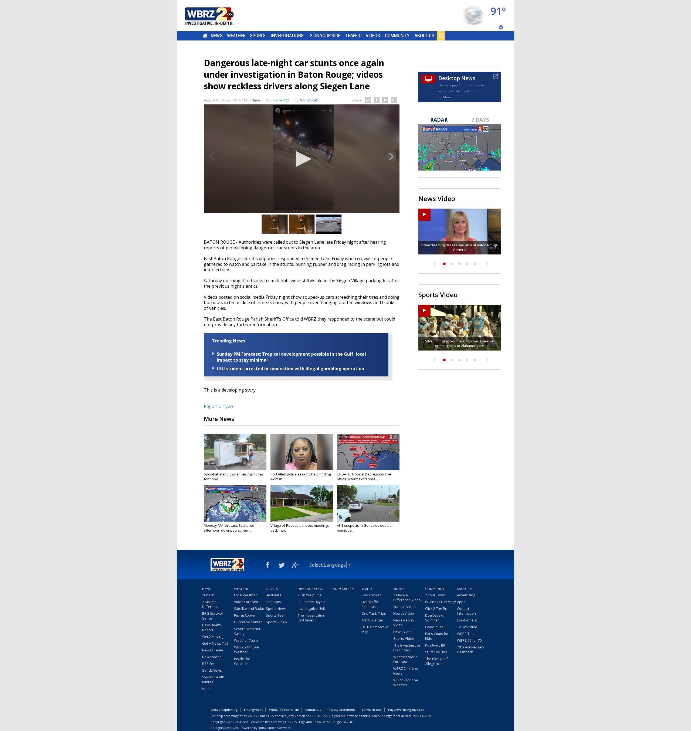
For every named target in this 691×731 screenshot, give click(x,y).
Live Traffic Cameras (369, 604)
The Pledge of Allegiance (436, 661)
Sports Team (276, 615)
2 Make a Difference (210, 604)
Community (397, 35)
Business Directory (440, 601)
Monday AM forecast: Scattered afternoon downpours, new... (229, 528)
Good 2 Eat (434, 626)
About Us (424, 35)
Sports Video (276, 622)
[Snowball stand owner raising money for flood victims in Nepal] (235, 452)
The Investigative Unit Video (311, 618)
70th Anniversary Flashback (470, 649)
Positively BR (435, 645)
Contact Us (313, 710)
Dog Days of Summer (435, 618)
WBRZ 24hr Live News (405, 671)
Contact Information (466, 611)
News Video (212, 656)
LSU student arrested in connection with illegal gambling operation (290, 369)
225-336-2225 (319, 716)
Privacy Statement (341, 710)
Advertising (466, 595)
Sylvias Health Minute (213, 679)
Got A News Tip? (215, 643)
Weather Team (246, 640)
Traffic (353, 35)
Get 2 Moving (212, 636)
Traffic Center (372, 620)
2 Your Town (435, 595)
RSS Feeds (210, 663)
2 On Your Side (325, 35)
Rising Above (244, 615)
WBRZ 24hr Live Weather (246, 649)
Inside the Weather (242, 661)
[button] (302, 159)
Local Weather (245, 595)
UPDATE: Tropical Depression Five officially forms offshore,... (364, 476)
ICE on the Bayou (311, 601)
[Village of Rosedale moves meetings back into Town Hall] (301, 503)
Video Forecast (246, 601)
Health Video (403, 613)
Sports (258, 35)
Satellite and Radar (249, 608)
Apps (461, 601)
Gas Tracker (371, 595)
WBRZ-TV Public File (284, 710)
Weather (236, 35)
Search (440, 35)
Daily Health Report (211, 627)
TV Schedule (467, 626)
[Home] (216, 15)
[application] (301, 159)
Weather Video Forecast (405, 659)
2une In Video (404, 606)
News (216, 35)
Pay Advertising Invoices (406, 710)
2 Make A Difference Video (407, 597)
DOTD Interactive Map (374, 629)
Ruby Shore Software (275, 728)
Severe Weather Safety (247, 631)
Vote (206, 688)
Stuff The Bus (436, 652)
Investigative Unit (311, 608)
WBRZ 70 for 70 (469, 640)
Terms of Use (371, 710)
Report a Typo (218, 406)
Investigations (287, 35)
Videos (373, 35)
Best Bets (273, 595)
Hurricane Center (248, 622)
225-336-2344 (422, 716)
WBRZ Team (466, 633)
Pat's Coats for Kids (437, 636)
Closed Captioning (224, 710)
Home (205, 35)
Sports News (276, 608)
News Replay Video (403, 622)
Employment (467, 620)
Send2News (212, 670)
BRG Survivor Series (212, 616)
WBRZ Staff (309, 100)
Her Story (273, 601)
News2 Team (212, 650)
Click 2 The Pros (437, 608)
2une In (208, 595)
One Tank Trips (373, 613)
